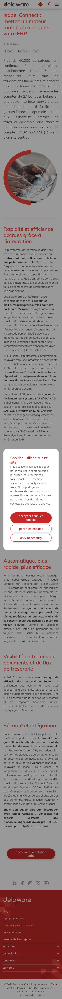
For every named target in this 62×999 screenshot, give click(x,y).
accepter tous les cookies (31, 518)
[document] (31, 499)
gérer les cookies (31, 529)
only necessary (31, 538)
